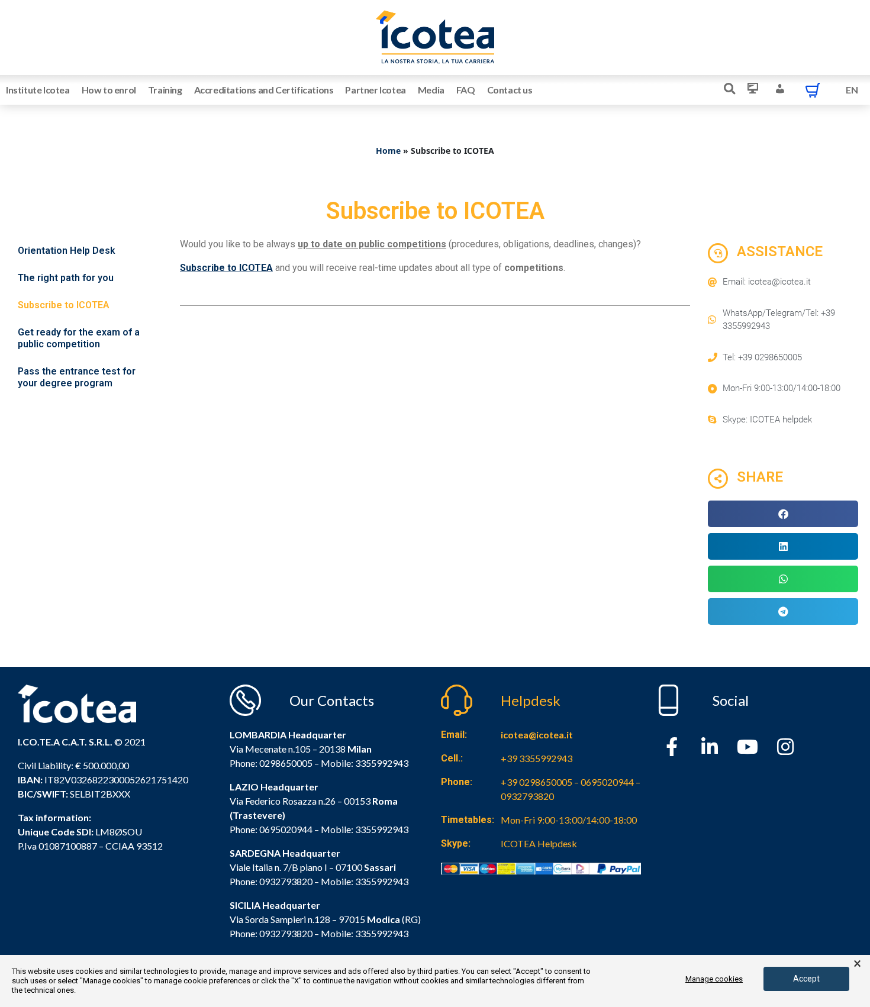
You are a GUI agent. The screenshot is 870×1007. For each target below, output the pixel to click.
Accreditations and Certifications (264, 89)
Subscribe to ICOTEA (63, 305)
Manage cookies (714, 978)
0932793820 (285, 933)
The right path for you (66, 277)
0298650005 (285, 763)
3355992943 (381, 763)
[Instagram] (785, 747)
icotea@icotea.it (537, 734)
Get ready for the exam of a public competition (79, 338)
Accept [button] (806, 978)
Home (388, 150)
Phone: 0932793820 (271, 881)
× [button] (857, 964)
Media (431, 89)
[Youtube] (747, 747)
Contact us (510, 89)
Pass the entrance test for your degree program (77, 377)
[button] (783, 514)
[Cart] (812, 90)
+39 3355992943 (536, 758)
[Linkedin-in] (710, 747)
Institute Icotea (38, 89)
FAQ (465, 89)
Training (165, 89)
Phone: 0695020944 (271, 829)
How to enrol (109, 89)
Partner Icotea (375, 89)
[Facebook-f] (672, 747)
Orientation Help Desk (66, 250)
